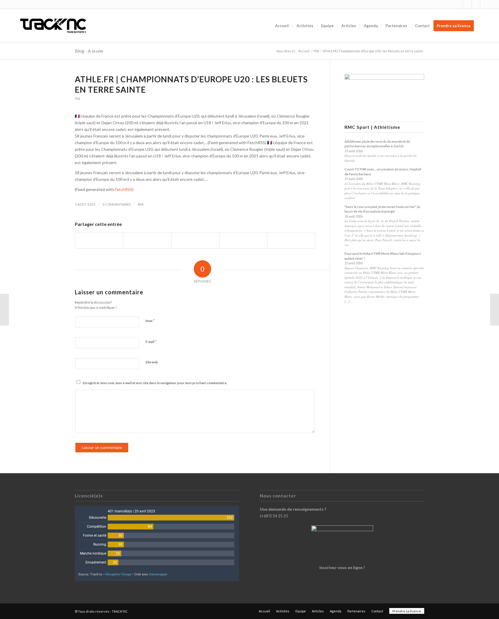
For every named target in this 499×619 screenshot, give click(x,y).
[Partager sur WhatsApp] (195, 240)
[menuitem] (282, 25)
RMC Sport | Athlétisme (372, 127)
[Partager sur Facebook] (99, 240)
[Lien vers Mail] (484, 4)
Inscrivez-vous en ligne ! (342, 567)
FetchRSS (123, 189)
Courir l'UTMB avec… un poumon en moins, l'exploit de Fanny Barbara (383, 171)
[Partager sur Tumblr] (243, 240)
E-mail (151, 341)
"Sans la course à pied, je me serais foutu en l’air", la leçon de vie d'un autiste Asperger (382, 209)
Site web (152, 362)
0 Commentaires (117, 204)
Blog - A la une (89, 50)
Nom (150, 320)
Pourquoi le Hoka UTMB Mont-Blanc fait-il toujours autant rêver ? (383, 256)
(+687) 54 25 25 (274, 515)
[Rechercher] (483, 25)
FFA (77, 99)
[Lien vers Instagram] (458, 4)
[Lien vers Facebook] (467, 4)
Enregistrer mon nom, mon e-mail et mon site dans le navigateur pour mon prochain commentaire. (155, 383)
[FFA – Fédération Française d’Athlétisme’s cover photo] (4, 310)
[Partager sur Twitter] (147, 240)
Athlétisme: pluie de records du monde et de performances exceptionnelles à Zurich (377, 144)
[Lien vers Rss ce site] (476, 4)
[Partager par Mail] (291, 240)
